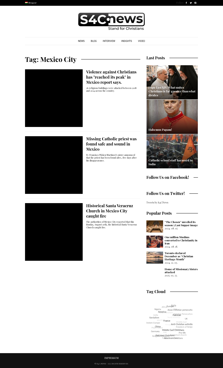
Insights (126, 41)
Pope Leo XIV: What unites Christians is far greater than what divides (172, 91)
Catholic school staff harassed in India (171, 162)
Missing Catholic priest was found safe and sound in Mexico (111, 144)
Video (141, 41)
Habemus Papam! (160, 130)
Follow (180, 2)
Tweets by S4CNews (157, 202)
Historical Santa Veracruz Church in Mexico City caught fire (109, 211)
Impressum (111, 358)
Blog (94, 41)
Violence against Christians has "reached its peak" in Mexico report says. (111, 77)
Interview (109, 41)
